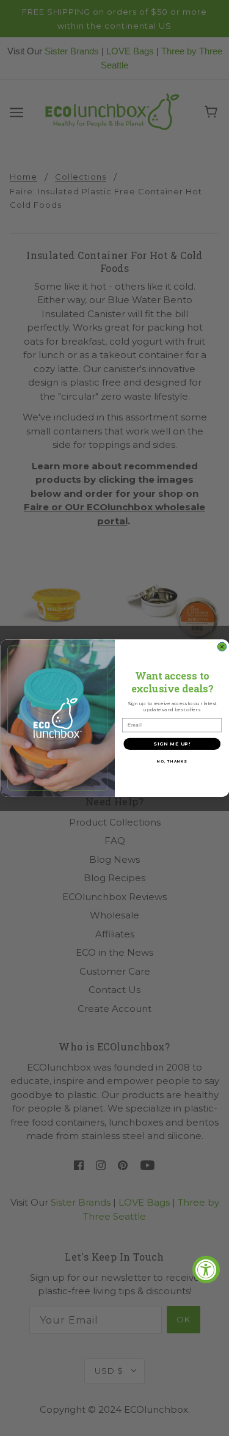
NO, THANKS (172, 761)
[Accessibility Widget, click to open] (206, 1269)
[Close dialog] (221, 646)
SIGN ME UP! (172, 743)
